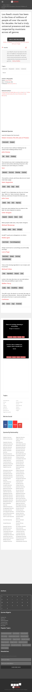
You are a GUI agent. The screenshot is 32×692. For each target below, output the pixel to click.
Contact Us (3, 617)
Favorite (5, 47)
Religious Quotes (6, 645)
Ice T (25, 92)
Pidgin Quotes (13, 642)
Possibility (14, 287)
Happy (4, 405)
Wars (14, 229)
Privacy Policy (4, 624)
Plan (9, 202)
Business (5, 408)
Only (8, 186)
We (3, 156)
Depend (5, 217)
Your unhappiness (15, 242)
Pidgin (17, 410)
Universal (5, 69)
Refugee (19, 229)
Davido (14, 349)
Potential (18, 303)
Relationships (19, 402)
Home (4, 5)
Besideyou (23, 357)
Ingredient (10, 273)
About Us (3, 619)
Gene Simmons (19, 94)
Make (9, 229)
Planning (19, 337)
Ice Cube (21, 92)
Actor (14, 83)
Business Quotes (23, 642)
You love (11, 172)
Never (16, 217)
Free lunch (5, 142)
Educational (6, 410)
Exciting (18, 256)
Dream (17, 403)
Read (17, 186)
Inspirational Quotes (6, 633)
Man (8, 287)
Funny (4, 402)
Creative (24, 172)
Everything (10, 337)
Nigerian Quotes (7, 412)
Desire (8, 303)
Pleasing (18, 172)
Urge (13, 303)
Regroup (18, 202)
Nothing (15, 337)
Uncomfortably (7, 259)
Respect (14, 357)
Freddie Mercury (14, 92)
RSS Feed (3, 625)
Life (4, 403)
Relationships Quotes (14, 636)
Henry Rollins (16, 61)
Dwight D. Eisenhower (14, 328)
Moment (5, 172)
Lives (22, 273)
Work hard (5, 256)
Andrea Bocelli (10, 94)
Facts (7, 156)
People (4, 229)
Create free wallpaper (16, 39)
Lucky (4, 287)
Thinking (13, 156)
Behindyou (9, 357)
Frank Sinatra (5, 92)
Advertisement (4, 620)
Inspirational (6, 400)
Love (17, 400)
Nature (17, 407)
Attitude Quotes (25, 639)
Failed (4, 202)
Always (12, 256)
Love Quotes (16, 633)
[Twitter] (15, 685)
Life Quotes (4, 636)
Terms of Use (4, 622)
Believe (21, 287)
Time (4, 273)
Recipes (17, 273)
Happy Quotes (16, 639)
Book (4, 186)
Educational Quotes (16, 645)
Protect (18, 357)
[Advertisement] (16, 113)
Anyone (11, 217)
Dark (20, 217)
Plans (23, 337)
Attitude (5, 407)
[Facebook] (12, 685)
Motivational (19, 405)
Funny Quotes (24, 633)
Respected (11, 69)
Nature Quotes (5, 642)
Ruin (13, 202)
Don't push (5, 242)
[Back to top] (27, 682)
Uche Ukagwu (24, 689)
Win (4, 303)
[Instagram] (17, 685)
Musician (9, 83)
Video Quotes (5, 648)
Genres (17, 69)
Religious (18, 408)
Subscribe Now (16, 667)
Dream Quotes (24, 636)
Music (8, 5)
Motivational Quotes (6, 639)
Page (13, 186)
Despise (12, 142)
